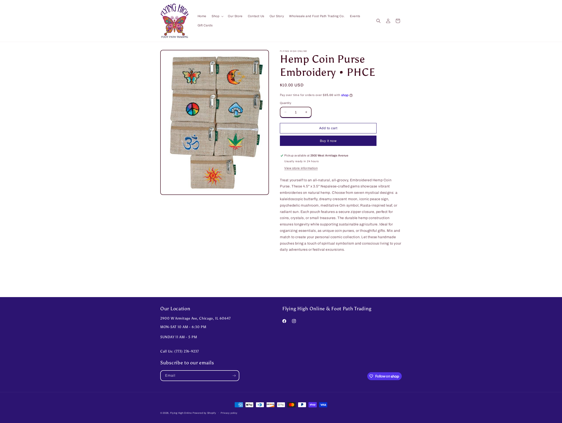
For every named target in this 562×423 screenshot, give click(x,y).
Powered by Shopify (204, 413)
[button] (217, 16)
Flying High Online (181, 413)
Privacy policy (229, 413)
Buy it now (328, 141)
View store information (301, 168)
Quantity (285, 103)
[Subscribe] (234, 375)
